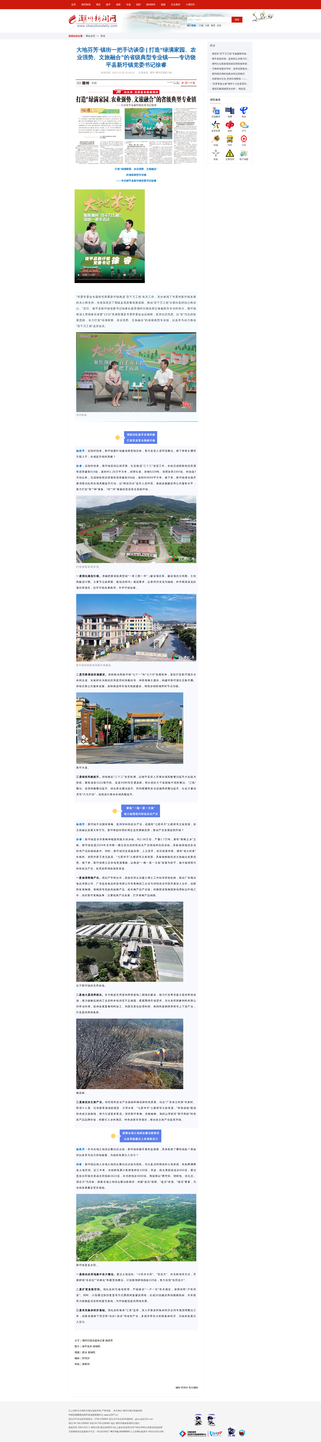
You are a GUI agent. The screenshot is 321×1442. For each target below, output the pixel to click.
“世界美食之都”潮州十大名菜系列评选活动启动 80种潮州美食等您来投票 (249, 83)
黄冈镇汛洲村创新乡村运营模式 (228, 73)
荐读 (102, 36)
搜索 (237, 19)
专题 (128, 4)
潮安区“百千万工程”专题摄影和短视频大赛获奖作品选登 (241, 53)
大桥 (207, 25)
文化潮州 (175, 4)
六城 (201, 25)
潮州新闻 (86, 4)
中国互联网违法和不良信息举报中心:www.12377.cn (93, 1415)
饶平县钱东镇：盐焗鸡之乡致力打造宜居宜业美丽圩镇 (240, 58)
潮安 (98, 4)
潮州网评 (150, 4)
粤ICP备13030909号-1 (121, 1431)
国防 (138, 4)
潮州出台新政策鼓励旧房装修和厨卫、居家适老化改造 (240, 63)
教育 (213, 25)
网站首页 (90, 36)
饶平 (108, 4)
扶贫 (219, 25)
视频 (163, 4)
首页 (73, 4)
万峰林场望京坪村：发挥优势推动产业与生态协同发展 (240, 68)
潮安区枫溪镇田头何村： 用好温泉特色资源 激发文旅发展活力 (244, 88)
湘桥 (118, 4)
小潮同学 (190, 4)
